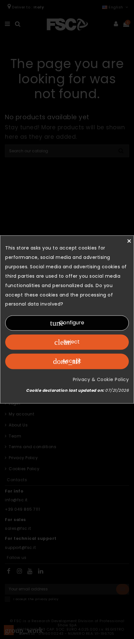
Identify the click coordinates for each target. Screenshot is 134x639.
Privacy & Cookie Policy (101, 379)
